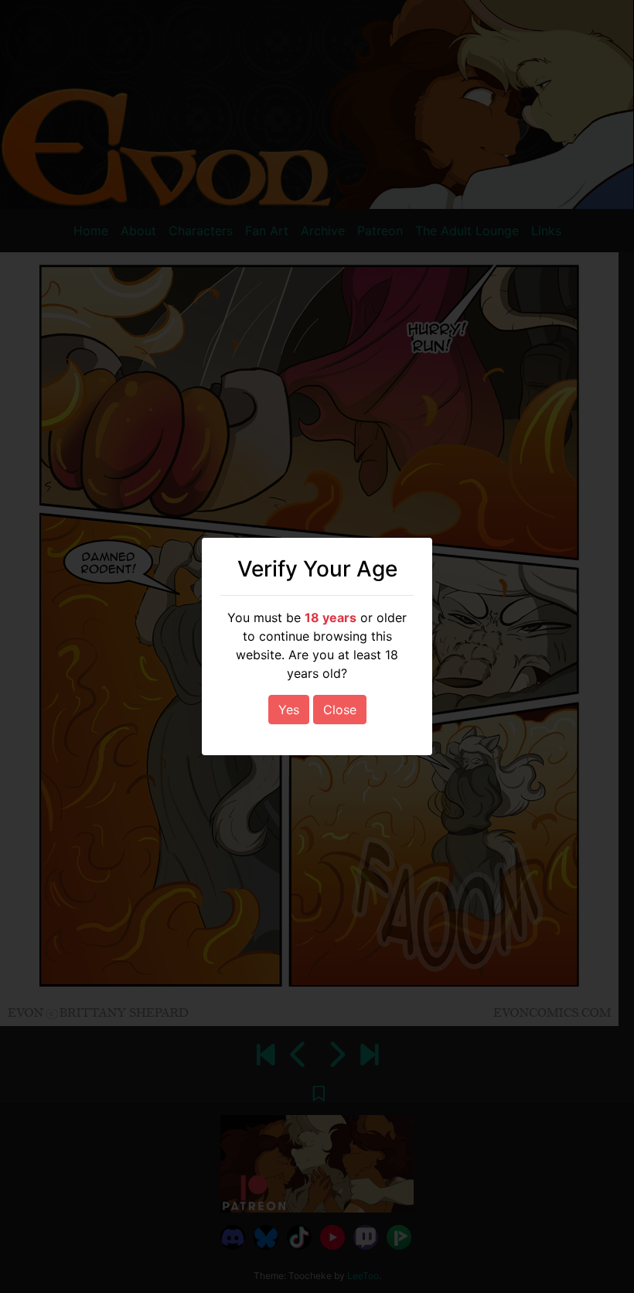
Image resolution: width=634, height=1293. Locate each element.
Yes (288, 709)
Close (339, 709)
